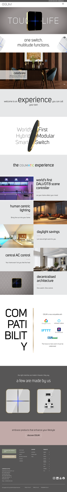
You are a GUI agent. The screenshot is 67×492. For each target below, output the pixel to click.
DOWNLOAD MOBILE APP (9, 451)
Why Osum (21, 450)
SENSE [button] (44, 458)
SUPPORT (33, 452)
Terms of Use (36, 487)
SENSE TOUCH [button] (44, 462)
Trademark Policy (45, 487)
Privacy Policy (28, 487)
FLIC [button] (44, 470)
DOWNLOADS (34, 454)
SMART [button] (44, 452)
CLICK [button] (44, 464)
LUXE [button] (44, 454)
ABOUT (20, 454)
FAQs (32, 456)
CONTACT (21, 458)
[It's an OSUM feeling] (6, 5)
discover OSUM (33, 435)
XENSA (44, 456)
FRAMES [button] (45, 468)
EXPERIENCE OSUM (9, 456)
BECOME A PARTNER (23, 456)
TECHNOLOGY (22, 452)
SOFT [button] (44, 466)
